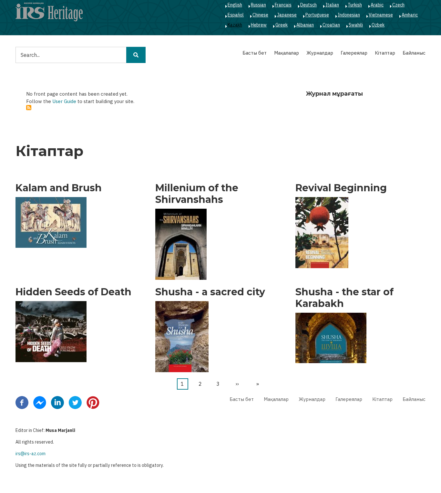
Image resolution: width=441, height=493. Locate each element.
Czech (398, 5)
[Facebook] (21, 402)
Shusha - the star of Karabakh (344, 297)
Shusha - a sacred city (210, 292)
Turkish (355, 5)
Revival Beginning (341, 188)
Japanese (287, 15)
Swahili (356, 25)
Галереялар (354, 53)
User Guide (64, 101)
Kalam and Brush (58, 188)
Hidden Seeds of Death (73, 292)
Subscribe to (28, 107)
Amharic (410, 15)
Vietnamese (381, 15)
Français (283, 5)
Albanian (305, 25)
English (235, 5)
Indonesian (349, 15)
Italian (332, 5)
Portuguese (317, 15)
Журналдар (319, 53)
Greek (281, 25)
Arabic (377, 5)
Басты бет (254, 53)
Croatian (331, 25)
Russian (258, 5)
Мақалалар (286, 53)
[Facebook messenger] (39, 402)
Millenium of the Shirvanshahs (196, 193)
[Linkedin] (57, 402)
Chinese (260, 15)
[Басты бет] (49, 12)
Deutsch (308, 5)
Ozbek (378, 25)
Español (236, 15)
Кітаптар (385, 53)
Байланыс (414, 53)
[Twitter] (75, 402)
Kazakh (235, 25)
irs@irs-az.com (30, 453)
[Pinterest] (93, 402)
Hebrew (259, 25)
